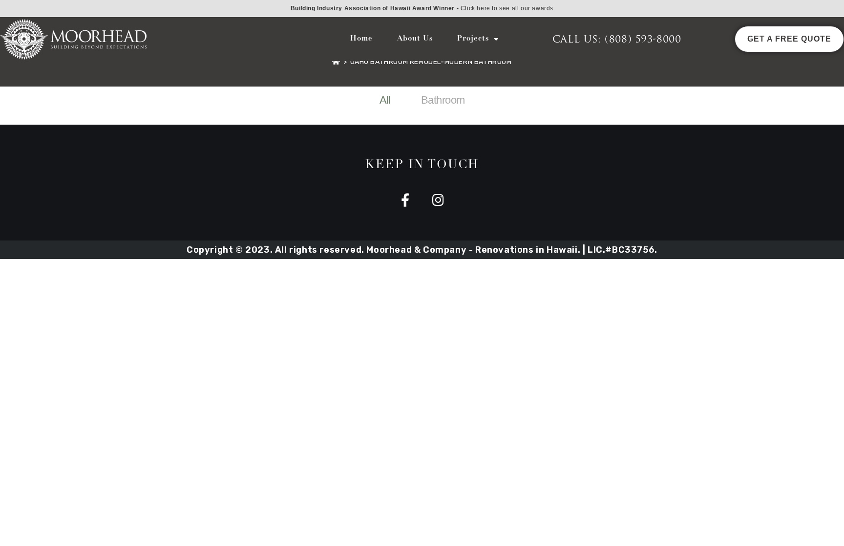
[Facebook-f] (405, 199)
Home (361, 39)
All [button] (385, 100)
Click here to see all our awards (507, 8)
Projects (473, 39)
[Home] (336, 62)
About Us (415, 39)
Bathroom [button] (443, 100)
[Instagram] (438, 199)
